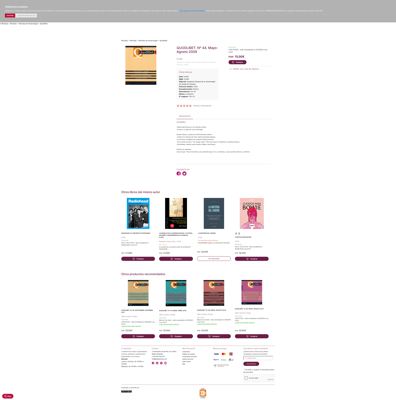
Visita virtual (186, 361)
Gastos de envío (187, 359)
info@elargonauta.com (159, 359)
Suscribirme (251, 364)
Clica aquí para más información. (192, 11)
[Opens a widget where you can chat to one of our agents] (7, 396)
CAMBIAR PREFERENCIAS (26, 15)
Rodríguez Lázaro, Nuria (167, 241)
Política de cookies (188, 354)
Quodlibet (44, 24)
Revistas (5, 24)
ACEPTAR (10, 15)
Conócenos (186, 351)
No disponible (214, 259)
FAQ (183, 364)
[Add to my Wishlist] (231, 69)
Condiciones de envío (189, 356)
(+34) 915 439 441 (158, 356)
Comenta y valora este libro (202, 106)
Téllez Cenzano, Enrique (129, 316)
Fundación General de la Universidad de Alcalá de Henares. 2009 (196, 63)
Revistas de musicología (28, 24)
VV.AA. (123, 237)
